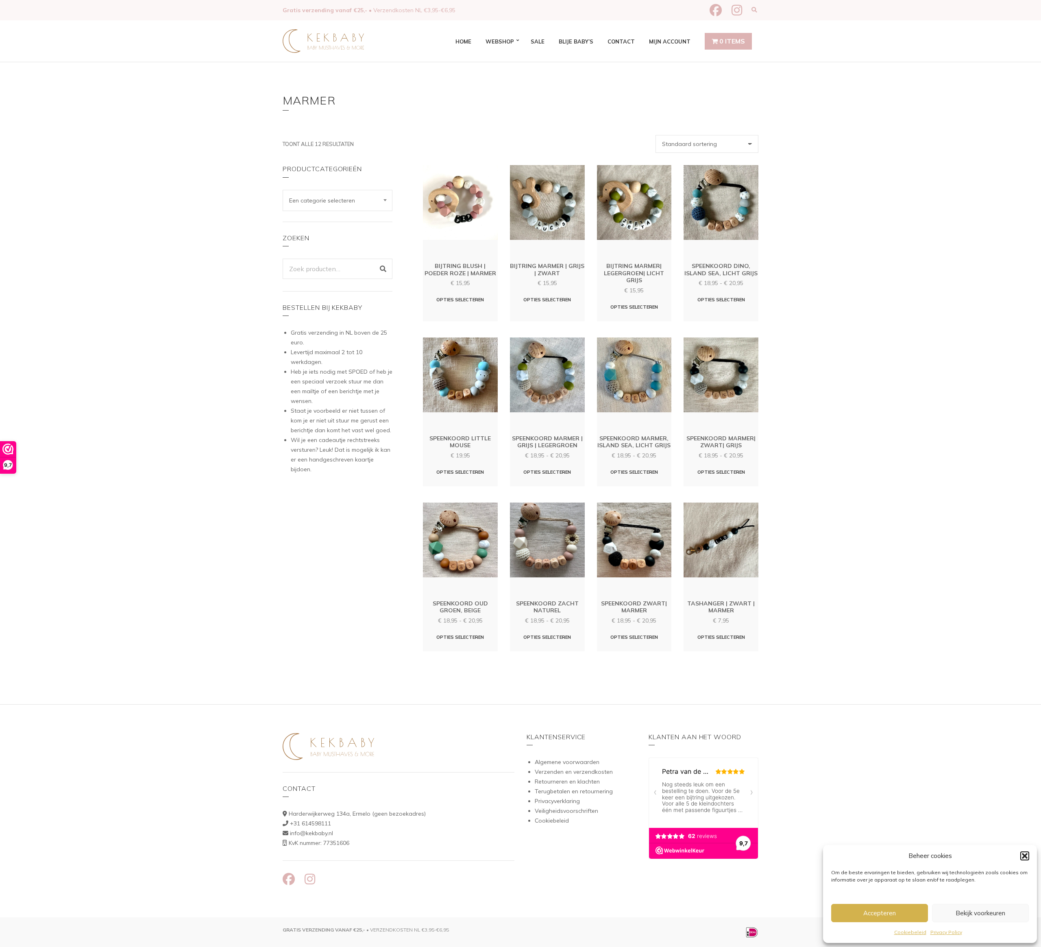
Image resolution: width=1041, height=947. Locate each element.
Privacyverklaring (557, 801)
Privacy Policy (946, 932)
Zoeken (383, 269)
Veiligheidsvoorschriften (566, 810)
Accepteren (879, 913)
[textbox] (337, 200)
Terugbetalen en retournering (574, 791)
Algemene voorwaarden (567, 762)
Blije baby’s (576, 41)
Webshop (500, 41)
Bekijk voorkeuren (980, 913)
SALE (537, 41)
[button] (1025, 856)
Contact (621, 41)
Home (463, 41)
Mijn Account (669, 41)
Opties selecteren (460, 300)
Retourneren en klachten (567, 781)
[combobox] (337, 200)
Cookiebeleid (910, 932)
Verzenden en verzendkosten (574, 771)
